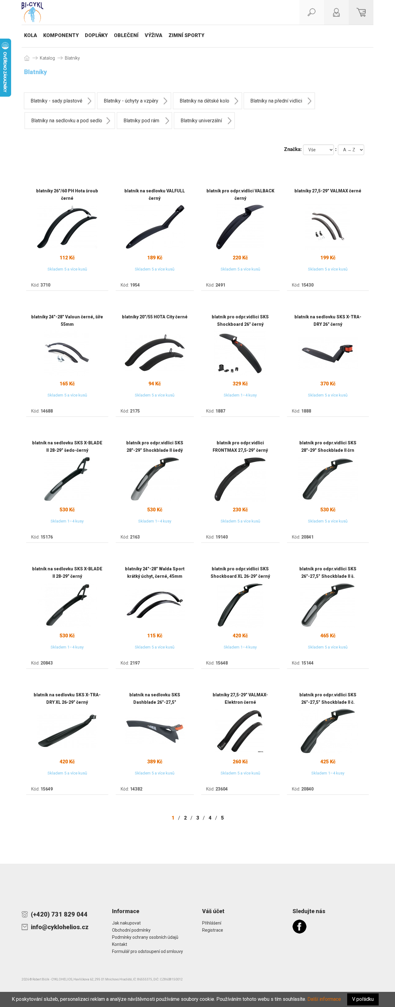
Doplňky (96, 35)
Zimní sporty (186, 35)
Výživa (153, 35)
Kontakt (119, 944)
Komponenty (61, 35)
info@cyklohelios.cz (60, 927)
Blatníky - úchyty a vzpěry (131, 101)
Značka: (293, 149)
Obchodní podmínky (131, 930)
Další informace (324, 999)
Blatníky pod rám (141, 121)
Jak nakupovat (126, 923)
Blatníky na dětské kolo (204, 101)
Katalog (47, 58)
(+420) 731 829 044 (59, 914)
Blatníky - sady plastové (56, 101)
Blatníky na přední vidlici (276, 101)
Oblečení (126, 35)
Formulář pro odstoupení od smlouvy (147, 951)
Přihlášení (211, 923)
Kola (30, 35)
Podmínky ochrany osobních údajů (145, 937)
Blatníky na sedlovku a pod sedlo (66, 121)
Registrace (212, 930)
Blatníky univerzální (201, 121)
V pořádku (363, 999)
